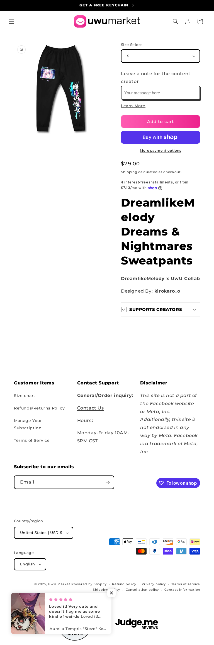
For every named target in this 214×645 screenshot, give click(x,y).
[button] (12, 21)
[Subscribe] (107, 482)
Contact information (182, 590)
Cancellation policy (142, 590)
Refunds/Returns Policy (39, 408)
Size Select (131, 44)
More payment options (160, 150)
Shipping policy (106, 590)
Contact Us (90, 408)
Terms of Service (32, 440)
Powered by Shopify (89, 584)
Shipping (129, 172)
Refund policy (124, 584)
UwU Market (59, 584)
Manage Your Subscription (28, 424)
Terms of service (185, 584)
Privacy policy (154, 584)
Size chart (24, 395)
